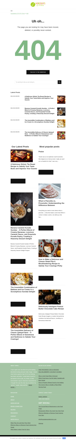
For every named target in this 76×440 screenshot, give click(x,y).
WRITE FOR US (15, 419)
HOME (12, 396)
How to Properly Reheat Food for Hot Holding (51, 382)
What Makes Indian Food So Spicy (20, 429)
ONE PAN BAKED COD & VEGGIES (49, 369)
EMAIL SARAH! (43, 396)
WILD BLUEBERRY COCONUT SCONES (50, 372)
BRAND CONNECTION (16, 406)
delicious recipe (15, 96)
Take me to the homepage (38, 72)
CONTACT (13, 416)
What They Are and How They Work (21, 423)
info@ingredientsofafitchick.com (47, 419)
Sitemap (41, 423)
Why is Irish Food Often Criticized (48, 376)
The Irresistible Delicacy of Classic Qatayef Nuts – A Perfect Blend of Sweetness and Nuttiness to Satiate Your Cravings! (39, 133)
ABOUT (12, 399)
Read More (17, 181)
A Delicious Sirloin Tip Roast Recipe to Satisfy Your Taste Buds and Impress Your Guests (39, 98)
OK (64, 438)
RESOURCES (14, 413)
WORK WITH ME (15, 403)
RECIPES (13, 409)
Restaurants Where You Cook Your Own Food (51, 411)
